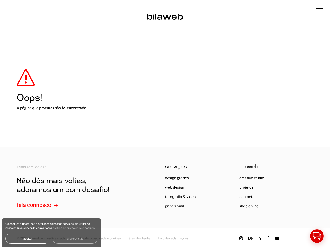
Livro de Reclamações (173, 238)
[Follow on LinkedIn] (260, 238)
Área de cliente (139, 238)
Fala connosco (34, 205)
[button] (317, 236)
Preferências (75, 238)
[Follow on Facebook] (269, 238)
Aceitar (28, 238)
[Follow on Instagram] (242, 238)
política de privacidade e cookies (74, 228)
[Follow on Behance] (251, 238)
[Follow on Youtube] (278, 238)
